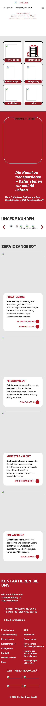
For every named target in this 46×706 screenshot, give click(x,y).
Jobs (33, 103)
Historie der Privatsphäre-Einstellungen (30, 653)
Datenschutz (30, 639)
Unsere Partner (8, 657)
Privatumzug (13, 60)
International (26, 326)
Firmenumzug (33, 60)
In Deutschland (25, 321)
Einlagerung (33, 81)
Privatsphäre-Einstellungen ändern (34, 645)
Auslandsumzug (9, 634)
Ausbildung (13, 103)
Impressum (29, 634)
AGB (26, 630)
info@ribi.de (8, 8)
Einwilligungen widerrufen (30, 661)
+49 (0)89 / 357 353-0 (24, 8)
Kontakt (5, 653)
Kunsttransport (12, 81)
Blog (3, 662)
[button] (43, 8)
